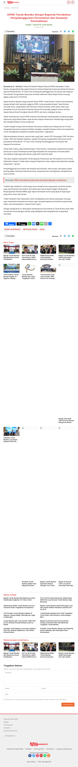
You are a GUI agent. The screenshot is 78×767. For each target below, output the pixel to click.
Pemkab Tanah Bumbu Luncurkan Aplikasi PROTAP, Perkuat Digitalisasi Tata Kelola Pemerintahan (11, 439)
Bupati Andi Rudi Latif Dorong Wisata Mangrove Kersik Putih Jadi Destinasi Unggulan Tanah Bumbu (66, 420)
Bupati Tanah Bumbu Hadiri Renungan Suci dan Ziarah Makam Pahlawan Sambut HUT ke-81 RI (66, 257)
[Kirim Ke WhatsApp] (72, 31)
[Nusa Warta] (13, 2)
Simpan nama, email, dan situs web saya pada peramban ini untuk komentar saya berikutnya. (35, 699)
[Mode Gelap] (68, 2)
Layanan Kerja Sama (10, 731)
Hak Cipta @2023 (44, 762)
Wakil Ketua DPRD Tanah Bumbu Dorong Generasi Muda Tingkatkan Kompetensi (47, 257)
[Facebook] (29, 756)
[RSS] (48, 756)
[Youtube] (41, 756)
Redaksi (6, 722)
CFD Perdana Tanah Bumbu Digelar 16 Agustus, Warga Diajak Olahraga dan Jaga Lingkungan (11, 276)
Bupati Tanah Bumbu (12, 229)
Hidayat (28, 25)
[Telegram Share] (68, 31)
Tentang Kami (8, 725)
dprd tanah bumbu (30, 229)
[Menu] (5, 2)
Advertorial (37, 25)
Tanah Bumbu (47, 25)
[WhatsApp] (45, 756)
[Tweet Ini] (64, 31)
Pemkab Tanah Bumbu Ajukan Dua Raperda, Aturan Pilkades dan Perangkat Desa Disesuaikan (29, 583)
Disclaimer (7, 728)
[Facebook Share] (60, 31)
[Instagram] (37, 756)
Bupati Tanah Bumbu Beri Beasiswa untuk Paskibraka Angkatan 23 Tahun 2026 (11, 257)
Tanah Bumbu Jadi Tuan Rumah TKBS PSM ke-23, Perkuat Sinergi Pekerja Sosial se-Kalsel (47, 276)
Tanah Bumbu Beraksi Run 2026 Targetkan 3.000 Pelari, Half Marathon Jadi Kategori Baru (30, 276)
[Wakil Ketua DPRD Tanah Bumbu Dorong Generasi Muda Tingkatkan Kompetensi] (48, 249)
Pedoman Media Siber (11, 719)
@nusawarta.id (10, 736)
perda (42, 229)
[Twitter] (33, 756)
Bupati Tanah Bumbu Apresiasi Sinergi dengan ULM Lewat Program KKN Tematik (48, 583)
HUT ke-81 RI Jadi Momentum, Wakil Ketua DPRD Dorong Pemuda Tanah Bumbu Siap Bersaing (29, 257)
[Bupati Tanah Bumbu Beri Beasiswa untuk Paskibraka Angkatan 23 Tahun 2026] (12, 249)
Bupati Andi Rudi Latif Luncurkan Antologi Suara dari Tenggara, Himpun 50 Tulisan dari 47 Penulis (66, 583)
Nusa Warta (31, 762)
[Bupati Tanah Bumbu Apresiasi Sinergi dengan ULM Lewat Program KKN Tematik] (48, 503)
